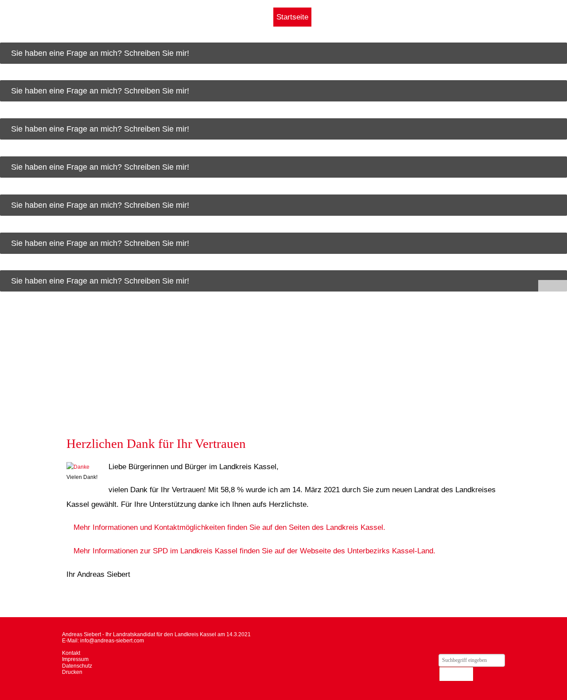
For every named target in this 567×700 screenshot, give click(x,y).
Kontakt (71, 653)
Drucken (72, 672)
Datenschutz (77, 666)
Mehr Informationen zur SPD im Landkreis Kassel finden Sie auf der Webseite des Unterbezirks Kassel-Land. (254, 550)
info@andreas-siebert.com (112, 641)
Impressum (75, 659)
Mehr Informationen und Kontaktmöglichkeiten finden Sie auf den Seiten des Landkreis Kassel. (229, 527)
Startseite (292, 16)
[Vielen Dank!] (81, 467)
